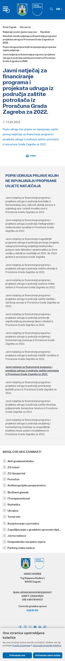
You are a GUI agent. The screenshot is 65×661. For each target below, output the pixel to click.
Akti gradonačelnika (20, 461)
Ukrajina (12, 510)
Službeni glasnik (18, 492)
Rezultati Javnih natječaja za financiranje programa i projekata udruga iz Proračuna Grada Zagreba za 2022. (30, 39)
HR (58, 9)
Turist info (13, 516)
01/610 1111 (32, 610)
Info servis (25, 27)
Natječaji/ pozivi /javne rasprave (20, 32)
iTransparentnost (18, 498)
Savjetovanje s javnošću (23, 523)
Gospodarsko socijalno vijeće (26, 541)
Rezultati (45, 32)
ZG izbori (13, 467)
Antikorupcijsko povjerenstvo (26, 485)
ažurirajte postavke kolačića (47, 645)
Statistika (13, 504)
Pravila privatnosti (21, 645)
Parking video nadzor (21, 547)
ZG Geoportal (16, 473)
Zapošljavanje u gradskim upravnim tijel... (34, 529)
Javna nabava (16, 535)
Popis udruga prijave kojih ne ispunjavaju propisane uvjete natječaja (29, 49)
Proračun (13, 479)
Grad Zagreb (9, 27)
